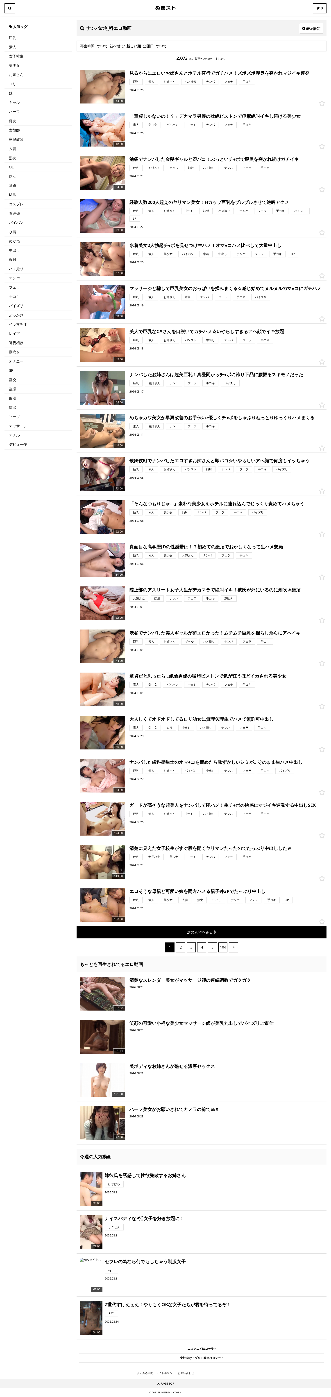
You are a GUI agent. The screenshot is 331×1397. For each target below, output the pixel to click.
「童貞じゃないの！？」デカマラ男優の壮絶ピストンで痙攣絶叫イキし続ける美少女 (215, 116)
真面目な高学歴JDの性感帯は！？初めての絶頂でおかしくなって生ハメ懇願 (206, 547)
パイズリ (16, 305)
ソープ (14, 416)
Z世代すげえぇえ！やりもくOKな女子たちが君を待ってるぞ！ (168, 1304)
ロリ (12, 83)
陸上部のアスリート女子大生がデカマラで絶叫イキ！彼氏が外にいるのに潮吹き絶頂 (215, 590)
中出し (14, 250)
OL (11, 167)
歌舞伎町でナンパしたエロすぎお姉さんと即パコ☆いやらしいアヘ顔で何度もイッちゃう (219, 460)
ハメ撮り (16, 268)
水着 (12, 231)
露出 (12, 407)
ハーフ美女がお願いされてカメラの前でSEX (173, 1109)
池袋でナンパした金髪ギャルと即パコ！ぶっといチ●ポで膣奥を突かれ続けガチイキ (214, 159)
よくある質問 (145, 1373)
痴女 (12, 120)
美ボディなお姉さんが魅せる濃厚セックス (172, 1066)
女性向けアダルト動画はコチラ (201, 1358)
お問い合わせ (186, 1373)
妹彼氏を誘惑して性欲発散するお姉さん (145, 1175)
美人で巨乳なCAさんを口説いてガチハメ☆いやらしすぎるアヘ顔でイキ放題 (206, 331)
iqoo (111, 1270)
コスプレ (16, 204)
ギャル (14, 102)
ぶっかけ (16, 314)
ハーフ (14, 111)
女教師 (14, 130)
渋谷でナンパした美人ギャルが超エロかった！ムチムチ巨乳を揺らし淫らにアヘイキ (215, 633)
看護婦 (14, 213)
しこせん (114, 1227)
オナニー (16, 361)
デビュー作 (18, 444)
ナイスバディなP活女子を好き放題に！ (144, 1218)
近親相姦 (16, 342)
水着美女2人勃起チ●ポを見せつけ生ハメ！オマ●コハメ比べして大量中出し (205, 245)
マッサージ (18, 425)
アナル (14, 435)
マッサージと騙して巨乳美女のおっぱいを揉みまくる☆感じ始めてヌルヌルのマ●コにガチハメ (225, 288)
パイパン (16, 222)
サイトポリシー (165, 1373)
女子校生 (16, 56)
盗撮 (12, 388)
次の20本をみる (200, 932)
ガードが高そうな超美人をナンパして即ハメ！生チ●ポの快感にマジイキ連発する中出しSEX (222, 805)
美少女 (14, 65)
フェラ (14, 287)
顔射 (12, 259)
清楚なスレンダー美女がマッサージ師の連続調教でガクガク (190, 980)
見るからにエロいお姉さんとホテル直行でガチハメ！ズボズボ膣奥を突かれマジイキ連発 (219, 73)
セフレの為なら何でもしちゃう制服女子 (145, 1261)
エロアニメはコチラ (201, 1348)
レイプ (14, 333)
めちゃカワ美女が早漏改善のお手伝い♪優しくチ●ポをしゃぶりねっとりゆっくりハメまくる (222, 417)
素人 (12, 46)
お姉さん (16, 74)
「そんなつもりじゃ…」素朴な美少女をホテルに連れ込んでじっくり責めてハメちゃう (216, 504)
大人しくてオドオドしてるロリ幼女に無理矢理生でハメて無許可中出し (201, 719)
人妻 (12, 148)
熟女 (12, 157)
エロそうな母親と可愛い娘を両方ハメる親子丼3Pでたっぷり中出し (197, 891)
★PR (111, 1313)
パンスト (191, 340)
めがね (14, 241)
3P (11, 370)
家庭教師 (16, 139)
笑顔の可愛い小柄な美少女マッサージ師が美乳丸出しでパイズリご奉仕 (201, 1023)
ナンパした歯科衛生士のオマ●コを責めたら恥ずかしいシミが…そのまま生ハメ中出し (216, 762)
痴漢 (12, 398)
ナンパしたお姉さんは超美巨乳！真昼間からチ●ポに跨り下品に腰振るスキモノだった (216, 374)
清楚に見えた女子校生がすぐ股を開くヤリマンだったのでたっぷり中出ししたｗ (210, 848)
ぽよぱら (114, 1184)
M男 (12, 194)
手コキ (14, 296)
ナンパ (14, 278)
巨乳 (12, 37)
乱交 (12, 379)
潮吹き (14, 351)
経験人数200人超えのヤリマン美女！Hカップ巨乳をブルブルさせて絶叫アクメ (209, 202)
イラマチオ (18, 324)
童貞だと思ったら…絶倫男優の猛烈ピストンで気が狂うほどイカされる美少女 (207, 676)
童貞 (12, 185)
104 (223, 947)
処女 (12, 176)
